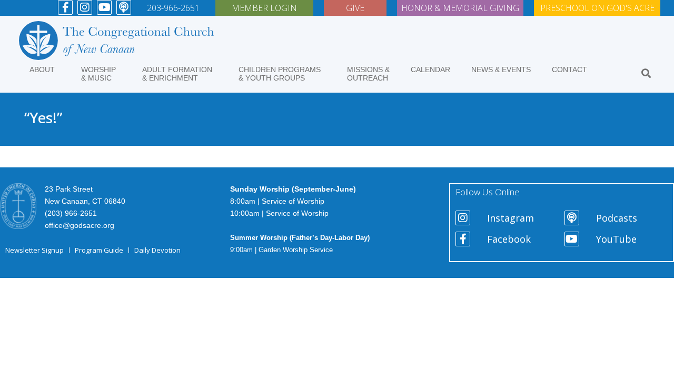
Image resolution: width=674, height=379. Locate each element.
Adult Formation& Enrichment (177, 73)
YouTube (616, 239)
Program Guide (99, 250)
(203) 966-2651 (71, 213)
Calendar (430, 69)
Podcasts (616, 218)
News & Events (501, 69)
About (42, 69)
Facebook (509, 239)
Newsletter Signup (34, 250)
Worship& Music (98, 73)
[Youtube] (104, 7)
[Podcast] (123, 7)
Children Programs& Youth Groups (280, 73)
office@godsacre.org (79, 225)
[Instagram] (84, 7)
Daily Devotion (157, 250)
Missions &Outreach (368, 73)
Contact (569, 69)
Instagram (510, 218)
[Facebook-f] (65, 7)
